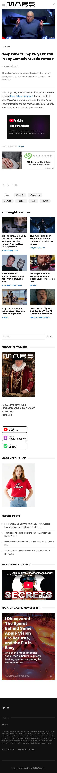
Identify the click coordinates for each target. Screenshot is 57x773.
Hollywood (34, 248)
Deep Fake (35, 195)
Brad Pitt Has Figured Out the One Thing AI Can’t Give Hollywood (41, 311)
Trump (45, 201)
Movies (7, 201)
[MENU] (3, 4)
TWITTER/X (8, 411)
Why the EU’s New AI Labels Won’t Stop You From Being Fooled (13, 311)
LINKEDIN (7, 415)
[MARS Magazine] (20, 8)
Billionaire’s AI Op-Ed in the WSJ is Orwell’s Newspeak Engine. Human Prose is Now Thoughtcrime (14, 241)
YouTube (21, 146)
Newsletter (8, 251)
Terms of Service (26, 749)
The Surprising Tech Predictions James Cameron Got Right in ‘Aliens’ (41, 240)
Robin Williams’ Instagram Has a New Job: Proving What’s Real (13, 277)
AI (2, 251)
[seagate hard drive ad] (28, 168)
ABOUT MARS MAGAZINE (14, 405)
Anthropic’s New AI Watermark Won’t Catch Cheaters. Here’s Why (42, 277)
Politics (21, 201)
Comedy (8, 46)
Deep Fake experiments (21, 96)
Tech (33, 201)
